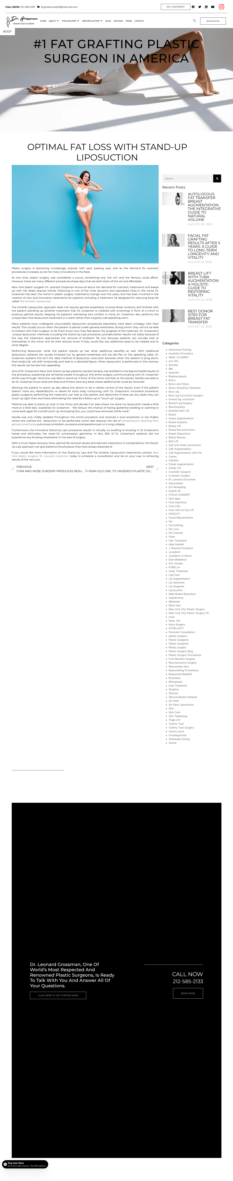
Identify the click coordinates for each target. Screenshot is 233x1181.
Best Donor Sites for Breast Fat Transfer (200, 316)
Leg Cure (174, 574)
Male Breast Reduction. (182, 594)
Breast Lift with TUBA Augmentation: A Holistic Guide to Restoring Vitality (203, 284)
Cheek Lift (175, 468)
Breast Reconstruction (182, 429)
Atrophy (173, 364)
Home (43, 21)
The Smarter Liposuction (35, 301)
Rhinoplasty (176, 681)
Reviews (118, 21)
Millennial (174, 601)
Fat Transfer (176, 532)
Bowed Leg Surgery (180, 403)
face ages (174, 498)
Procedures (69, 21)
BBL (171, 368)
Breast (172, 414)
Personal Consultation (182, 632)
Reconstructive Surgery (183, 662)
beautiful (174, 372)
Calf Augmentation (180, 448)
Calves (173, 456)
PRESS (129, 21)
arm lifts (173, 361)
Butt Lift (173, 441)
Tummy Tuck (176, 723)
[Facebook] (193, 7)
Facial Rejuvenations (181, 517)
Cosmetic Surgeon (180, 471)
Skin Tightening (178, 716)
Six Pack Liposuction (181, 704)
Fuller (172, 536)
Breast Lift (175, 426)
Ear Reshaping (177, 487)
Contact (139, 21)
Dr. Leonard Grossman (182, 479)
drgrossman (176, 483)
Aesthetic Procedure (181, 353)
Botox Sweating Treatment (185, 387)
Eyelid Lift (175, 490)
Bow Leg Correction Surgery (186, 395)
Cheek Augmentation (181, 464)
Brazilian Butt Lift (179, 410)
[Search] (217, 178)
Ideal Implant (176, 544)
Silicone (173, 693)
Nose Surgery (177, 624)
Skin (171, 708)
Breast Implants (178, 422)
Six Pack (174, 700)
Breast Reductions (179, 433)
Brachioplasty (177, 406)
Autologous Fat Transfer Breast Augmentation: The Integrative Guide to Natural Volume (204, 207)
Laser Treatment (178, 571)
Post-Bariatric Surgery (182, 658)
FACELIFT (174, 513)
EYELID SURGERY (179, 494)
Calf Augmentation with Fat (185, 452)
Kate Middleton (178, 559)
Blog (108, 21)
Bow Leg (174, 391)
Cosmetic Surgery (179, 475)
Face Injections (178, 502)
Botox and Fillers (179, 384)
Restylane (174, 677)
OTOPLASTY (176, 628)
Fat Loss (174, 529)
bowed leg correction (181, 399)
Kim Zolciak (176, 563)
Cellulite (173, 460)
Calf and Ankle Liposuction (185, 445)
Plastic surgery (177, 647)
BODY (7, 31)
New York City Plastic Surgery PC (189, 613)
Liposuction (176, 590)
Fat (170, 521)
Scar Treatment (178, 685)
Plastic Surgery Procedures (185, 655)
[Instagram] (222, 7)
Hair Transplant (178, 540)
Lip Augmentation (179, 578)
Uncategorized (177, 735)
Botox (172, 380)
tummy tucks (176, 731)
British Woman (177, 437)
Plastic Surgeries (179, 643)
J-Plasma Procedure (181, 548)
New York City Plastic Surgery (187, 609)
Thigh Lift (174, 719)
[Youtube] (213, 7)
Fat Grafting (176, 525)
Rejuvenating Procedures (183, 670)
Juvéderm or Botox (180, 555)
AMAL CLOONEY (179, 357)
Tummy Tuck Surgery (181, 727)
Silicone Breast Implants (183, 697)
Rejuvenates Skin (179, 666)
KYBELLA (174, 567)
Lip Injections (176, 582)
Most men (175, 605)
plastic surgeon (178, 636)
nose (171, 616)
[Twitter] (200, 7)
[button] (194, 21)
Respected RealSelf (180, 674)
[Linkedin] (206, 7)
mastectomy (176, 597)
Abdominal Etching (180, 349)
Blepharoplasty (178, 376)
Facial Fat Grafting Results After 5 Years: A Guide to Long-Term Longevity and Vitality (204, 246)
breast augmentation (181, 418)
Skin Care (174, 712)
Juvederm (175, 552)
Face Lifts (174, 506)
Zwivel (172, 742)
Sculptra (174, 689)
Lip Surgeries (176, 586)
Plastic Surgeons (179, 639)
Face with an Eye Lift (181, 510)
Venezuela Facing (179, 739)
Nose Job (174, 620)
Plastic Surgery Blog (181, 651)
